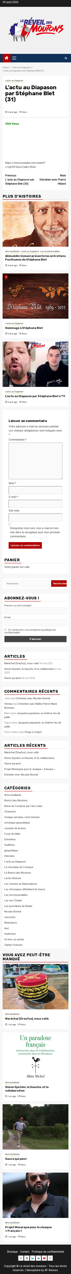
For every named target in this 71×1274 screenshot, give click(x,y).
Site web (14, 510)
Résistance (10, 922)
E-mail (13, 497)
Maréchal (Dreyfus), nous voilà (21, 663)
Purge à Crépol (33, 732)
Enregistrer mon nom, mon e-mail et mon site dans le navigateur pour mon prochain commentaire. (35, 532)
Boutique (12, 1251)
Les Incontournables (50, 251)
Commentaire (18, 439)
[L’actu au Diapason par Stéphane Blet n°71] (35, 364)
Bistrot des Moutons (16, 800)
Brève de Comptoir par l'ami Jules (23, 806)
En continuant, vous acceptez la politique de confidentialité (30, 631)
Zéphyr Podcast (13, 944)
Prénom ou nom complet (17, 605)
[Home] (6, 58)
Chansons (10, 811)
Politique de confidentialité (48, 1251)
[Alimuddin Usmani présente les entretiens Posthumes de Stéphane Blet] (35, 224)
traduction (10, 933)
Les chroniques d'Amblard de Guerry (24, 889)
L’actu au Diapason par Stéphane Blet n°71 (35, 396)
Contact (24, 1251)
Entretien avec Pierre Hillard (53, 179)
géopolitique (11, 850)
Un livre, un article (14, 939)
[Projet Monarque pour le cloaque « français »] (35, 1195)
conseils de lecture (15, 828)
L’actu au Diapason (14, 80)
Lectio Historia (12, 878)
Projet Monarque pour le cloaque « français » (29, 769)
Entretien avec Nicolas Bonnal (33, 698)
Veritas (8, 703)
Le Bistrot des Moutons (17, 872)
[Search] (66, 58)
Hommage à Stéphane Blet (24, 328)
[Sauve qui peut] (35, 1127)
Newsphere (33, 1270)
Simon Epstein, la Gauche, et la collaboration (29, 669)
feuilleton (9, 844)
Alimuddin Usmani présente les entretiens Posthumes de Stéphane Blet (35, 257)
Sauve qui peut (12, 678)
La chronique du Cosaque (18, 867)
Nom (12, 483)
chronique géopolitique (17, 822)
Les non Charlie (13, 900)
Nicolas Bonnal (12, 911)
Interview (9, 856)
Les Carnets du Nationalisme (20, 883)
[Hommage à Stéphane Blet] (35, 296)
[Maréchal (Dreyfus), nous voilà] (35, 986)
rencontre (9, 917)
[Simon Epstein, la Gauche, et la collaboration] (35, 1055)
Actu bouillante (12, 251)
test (6, 928)
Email (7, 617)
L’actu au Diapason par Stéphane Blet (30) (19, 179)
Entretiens (10, 839)
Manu (24, 112)
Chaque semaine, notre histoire (22, 817)
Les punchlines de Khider (18, 906)
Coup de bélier (12, 833)
